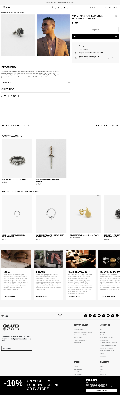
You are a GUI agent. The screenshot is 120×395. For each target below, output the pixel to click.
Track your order (78, 369)
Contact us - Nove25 (79, 329)
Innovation (103, 372)
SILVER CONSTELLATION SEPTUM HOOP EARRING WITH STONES (50, 236)
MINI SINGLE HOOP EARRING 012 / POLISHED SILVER (13, 236)
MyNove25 (103, 374)
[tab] (35, 67)
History (102, 366)
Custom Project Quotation (80, 340)
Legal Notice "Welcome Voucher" (108, 342)
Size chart (102, 335)
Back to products (17, 125)
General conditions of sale (107, 348)
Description (9, 67)
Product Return (77, 372)
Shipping (76, 366)
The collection (104, 125)
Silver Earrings (19, 12)
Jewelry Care (10, 95)
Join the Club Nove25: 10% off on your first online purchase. (60, 2)
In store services (104, 340)
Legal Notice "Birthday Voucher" (108, 345)
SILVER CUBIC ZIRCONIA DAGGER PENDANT (47, 180)
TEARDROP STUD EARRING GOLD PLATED (84, 235)
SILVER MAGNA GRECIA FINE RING (14, 180)
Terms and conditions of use (107, 350)
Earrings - (10, 12)
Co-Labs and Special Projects (81, 335)
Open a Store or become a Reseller (83, 332)
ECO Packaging (78, 374)
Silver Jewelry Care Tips (106, 337)
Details (6, 82)
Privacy (102, 353)
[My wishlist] (106, 7)
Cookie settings (104, 356)
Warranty (102, 332)
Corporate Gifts (77, 342)
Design (102, 369)
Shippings (7, 89)
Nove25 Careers (78, 337)
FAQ (101, 329)
